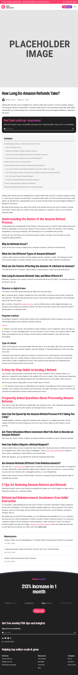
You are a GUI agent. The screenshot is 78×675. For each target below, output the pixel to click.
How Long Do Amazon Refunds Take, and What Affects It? (24, 158)
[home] (8, 7)
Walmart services (7, 662)
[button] (74, 7)
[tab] (11, 603)
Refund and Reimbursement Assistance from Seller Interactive (23, 187)
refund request (19, 466)
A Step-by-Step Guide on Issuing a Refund (17, 162)
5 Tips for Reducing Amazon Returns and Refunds (20, 183)
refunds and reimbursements (40, 524)
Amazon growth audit (14, 2)
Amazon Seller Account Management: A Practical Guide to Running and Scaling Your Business (38, 540)
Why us (70, 658)
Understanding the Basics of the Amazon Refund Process (22, 144)
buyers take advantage (53, 451)
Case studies (42, 658)
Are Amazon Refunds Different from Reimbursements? (22, 180)
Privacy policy (72, 665)
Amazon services (7, 658)
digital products (27, 304)
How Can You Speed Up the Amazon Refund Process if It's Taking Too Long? (30, 169)
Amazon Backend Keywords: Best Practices (20, 558)
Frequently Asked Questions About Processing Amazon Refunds (24, 165)
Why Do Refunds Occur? (13, 147)
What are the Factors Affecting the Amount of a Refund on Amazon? (27, 154)
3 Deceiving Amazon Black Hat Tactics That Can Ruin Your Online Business (31, 549)
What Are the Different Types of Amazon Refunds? (21, 151)
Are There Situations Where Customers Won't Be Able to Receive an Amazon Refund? (33, 172)
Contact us (71, 662)
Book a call (39, 611)
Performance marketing (9, 665)
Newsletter (41, 662)
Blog (39, 668)
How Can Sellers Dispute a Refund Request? (19, 176)
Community (41, 665)
